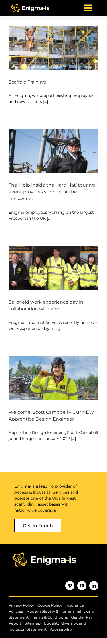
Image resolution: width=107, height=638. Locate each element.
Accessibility (61, 629)
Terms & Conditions (50, 617)
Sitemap (33, 623)
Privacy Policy (21, 605)
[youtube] (81, 585)
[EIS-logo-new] (30, 4)
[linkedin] (93, 585)
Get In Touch (38, 525)
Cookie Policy (49, 605)
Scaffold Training (27, 82)
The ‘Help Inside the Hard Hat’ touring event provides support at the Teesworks (52, 191)
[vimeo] (69, 585)
